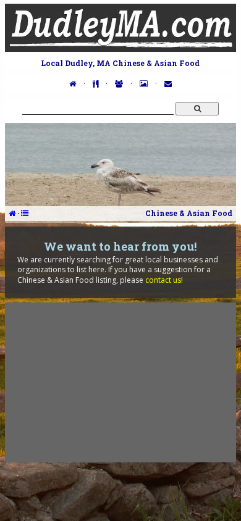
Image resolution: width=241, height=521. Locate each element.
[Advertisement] (120, 382)
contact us (163, 280)
